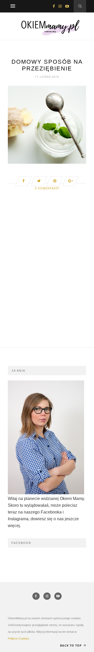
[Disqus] (47, 281)
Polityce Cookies (18, 638)
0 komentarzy (47, 188)
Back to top (71, 645)
